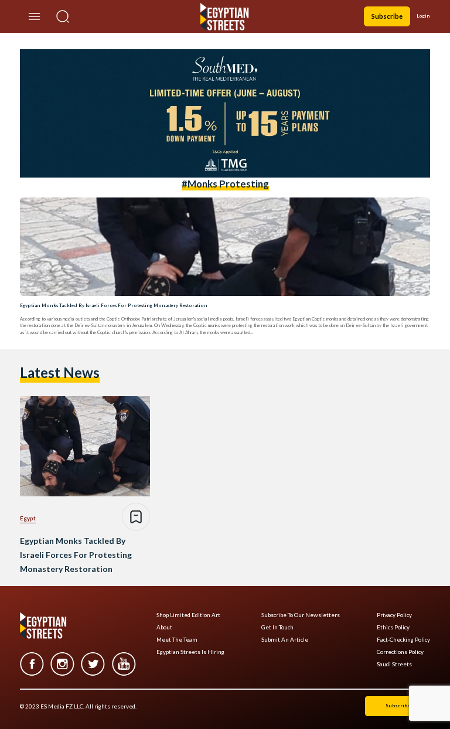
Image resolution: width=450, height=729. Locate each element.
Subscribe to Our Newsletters (300, 615)
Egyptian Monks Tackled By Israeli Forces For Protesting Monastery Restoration (113, 305)
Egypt (28, 518)
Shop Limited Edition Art (188, 615)
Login (423, 16)
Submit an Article (284, 639)
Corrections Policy (400, 652)
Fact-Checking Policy (403, 639)
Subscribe (387, 16)
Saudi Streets (394, 664)
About (164, 627)
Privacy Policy (394, 615)
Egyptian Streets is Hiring (190, 652)
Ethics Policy (393, 627)
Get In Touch (277, 627)
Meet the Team (176, 639)
